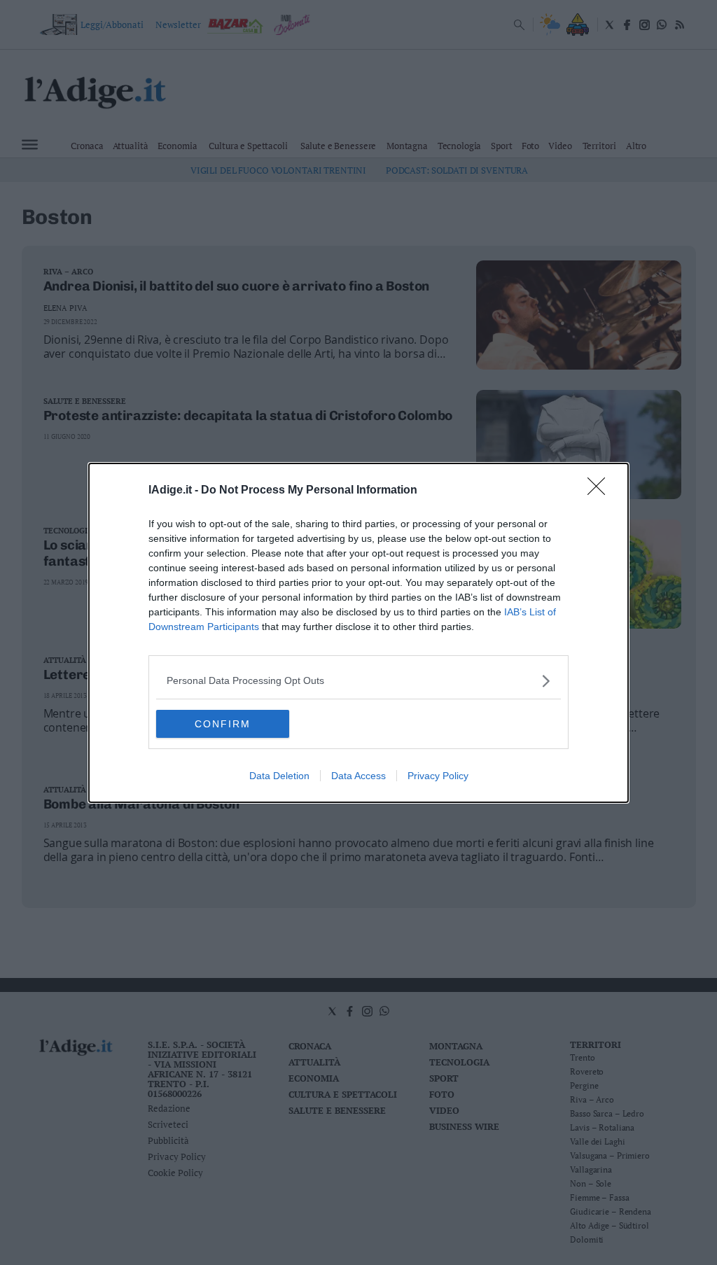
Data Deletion (279, 775)
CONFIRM (223, 723)
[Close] (600, 490)
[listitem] (358, 680)
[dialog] (358, 632)
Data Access (358, 775)
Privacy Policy (438, 775)
